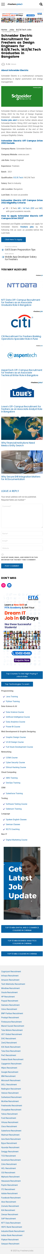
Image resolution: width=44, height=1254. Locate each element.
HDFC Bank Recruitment (11, 1227)
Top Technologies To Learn (17, 684)
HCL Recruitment (8, 1168)
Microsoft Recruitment (10, 1080)
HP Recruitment (8, 997)
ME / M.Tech (24, 208)
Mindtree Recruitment (10, 988)
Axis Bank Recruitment (11, 1139)
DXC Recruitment (8, 1038)
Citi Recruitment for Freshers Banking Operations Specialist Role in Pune (21, 338)
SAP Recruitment (8, 1218)
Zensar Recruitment (9, 1214)
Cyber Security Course (15, 762)
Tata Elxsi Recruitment (11, 1051)
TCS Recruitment (8, 1156)
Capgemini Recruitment (11, 1064)
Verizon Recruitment (10, 1093)
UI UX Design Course (15, 742)
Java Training (12, 696)
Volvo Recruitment (9, 1009)
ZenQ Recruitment (9, 1043)
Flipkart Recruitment (10, 1239)
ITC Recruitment (8, 1189)
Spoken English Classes (16, 819)
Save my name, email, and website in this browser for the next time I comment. (19, 558)
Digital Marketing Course (16, 840)
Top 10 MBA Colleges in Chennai (22, 953)
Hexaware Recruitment (11, 1181)
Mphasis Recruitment (10, 1177)
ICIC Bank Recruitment (10, 1047)
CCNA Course (11, 757)
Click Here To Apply (13, 239)
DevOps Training (13, 783)
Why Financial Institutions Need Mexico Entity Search (18, 444)
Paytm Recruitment (9, 1185)
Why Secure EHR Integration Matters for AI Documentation (20, 478)
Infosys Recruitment (9, 976)
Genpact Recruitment (10, 1244)
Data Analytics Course (15, 722)
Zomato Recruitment (10, 1206)
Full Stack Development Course (19, 747)
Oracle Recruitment (9, 992)
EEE (32, 208)
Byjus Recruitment (9, 1143)
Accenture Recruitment (11, 1160)
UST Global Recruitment (11, 1034)
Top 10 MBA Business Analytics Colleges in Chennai (22, 942)
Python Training (13, 701)
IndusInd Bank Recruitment (12, 1231)
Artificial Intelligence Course (18, 717)
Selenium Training (14, 809)
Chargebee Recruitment (11, 1110)
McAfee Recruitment (10, 1101)
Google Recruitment (9, 1072)
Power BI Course (13, 727)
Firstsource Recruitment (11, 1022)
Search (41, 4)
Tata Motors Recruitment (12, 1030)
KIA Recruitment (8, 1210)
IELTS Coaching (13, 829)
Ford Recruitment (8, 1118)
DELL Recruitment (9, 1084)
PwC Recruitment (8, 1055)
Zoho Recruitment (9, 1164)
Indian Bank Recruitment (11, 1235)
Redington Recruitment (11, 1089)
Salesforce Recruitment (11, 1131)
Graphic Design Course (16, 737)
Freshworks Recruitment (11, 1105)
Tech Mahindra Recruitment (13, 984)
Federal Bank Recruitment (12, 1059)
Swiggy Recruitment (9, 1151)
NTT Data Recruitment (11, 1223)
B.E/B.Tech (18, 177)
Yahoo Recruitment (9, 1114)
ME (40, 208)
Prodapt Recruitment (10, 1017)
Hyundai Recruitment (10, 1147)
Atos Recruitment (8, 1202)
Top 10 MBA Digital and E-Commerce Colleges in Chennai (22, 929)
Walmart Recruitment (10, 1135)
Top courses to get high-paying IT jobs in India (22, 675)
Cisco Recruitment (9, 1126)
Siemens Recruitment (10, 1005)
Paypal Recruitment (9, 1001)
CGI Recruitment (8, 1172)
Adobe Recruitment (9, 1193)
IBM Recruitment (8, 1076)
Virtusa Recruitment (9, 1122)
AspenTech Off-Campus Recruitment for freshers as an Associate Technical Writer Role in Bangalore (21, 372)
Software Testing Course (16, 804)
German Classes (13, 824)
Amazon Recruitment (10, 980)
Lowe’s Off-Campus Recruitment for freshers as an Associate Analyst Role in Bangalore (21, 409)
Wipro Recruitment (9, 1068)
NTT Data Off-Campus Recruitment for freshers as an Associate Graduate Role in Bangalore (20, 302)
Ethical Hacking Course (16, 767)
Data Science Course (15, 712)
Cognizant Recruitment (11, 971)
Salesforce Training (14, 793)
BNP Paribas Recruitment (12, 1013)
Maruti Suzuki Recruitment (12, 1026)
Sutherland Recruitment (11, 1097)
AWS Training (12, 778)
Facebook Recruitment (11, 1198)
